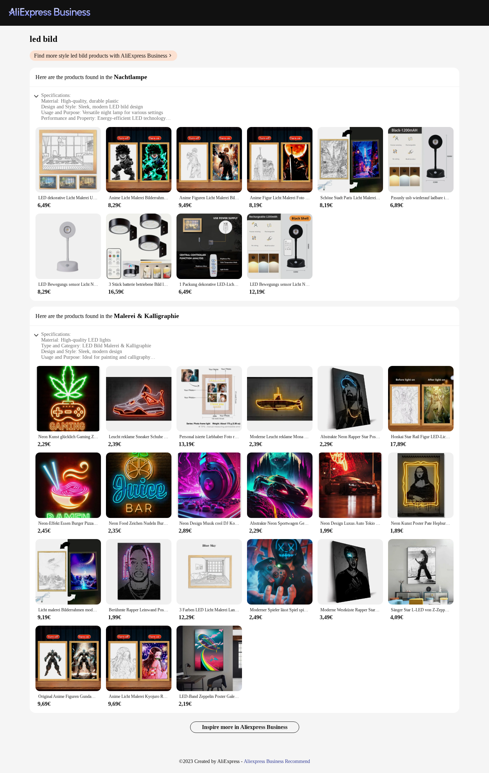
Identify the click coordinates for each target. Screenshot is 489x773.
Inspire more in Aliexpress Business (244, 727)
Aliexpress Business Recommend (277, 761)
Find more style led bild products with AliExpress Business (100, 56)
